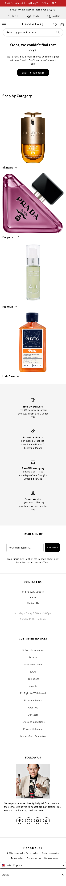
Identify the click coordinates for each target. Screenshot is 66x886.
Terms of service (34, 858)
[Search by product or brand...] (58, 32)
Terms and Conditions (33, 722)
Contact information (50, 853)
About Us (33, 707)
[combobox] (33, 32)
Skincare (8, 167)
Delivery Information (33, 650)
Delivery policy (51, 858)
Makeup (8, 306)
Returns (33, 657)
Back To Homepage (33, 72)
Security (33, 686)
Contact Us (33, 603)
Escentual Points (33, 700)
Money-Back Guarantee (33, 736)
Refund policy (17, 858)
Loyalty (35, 16)
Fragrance (9, 237)
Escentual (18, 853)
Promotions (33, 678)
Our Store (33, 714)
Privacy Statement (33, 729)
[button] (4, 24)
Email (33, 597)
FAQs (33, 671)
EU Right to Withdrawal (33, 693)
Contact (56, 16)
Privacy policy (32, 853)
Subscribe (52, 547)
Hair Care (8, 376)
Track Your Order (33, 664)
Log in (15, 16)
